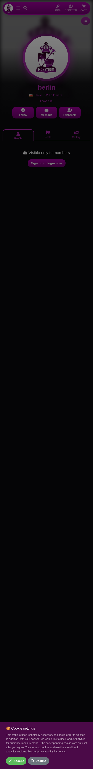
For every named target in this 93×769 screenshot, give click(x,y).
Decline (40, 761)
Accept (18, 761)
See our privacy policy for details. (46, 751)
